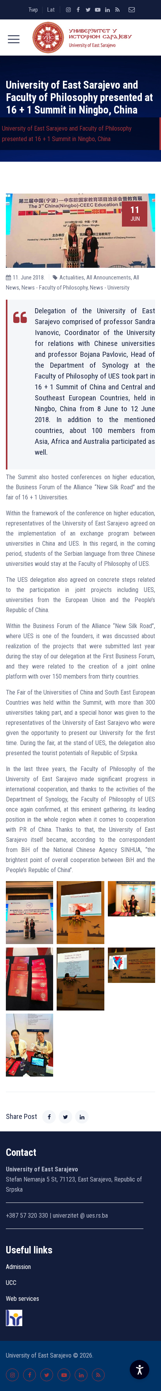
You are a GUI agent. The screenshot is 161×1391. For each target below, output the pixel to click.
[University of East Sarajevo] (80, 37)
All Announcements (108, 277)
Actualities (71, 277)
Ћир (33, 9)
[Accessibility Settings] (139, 1369)
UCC (11, 1282)
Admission (18, 1267)
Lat (51, 9)
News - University (109, 287)
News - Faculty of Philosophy (54, 287)
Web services (22, 1298)
